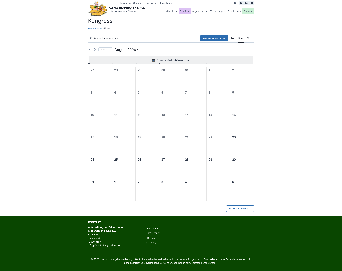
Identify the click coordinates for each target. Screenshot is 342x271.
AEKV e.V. (151, 243)
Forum (112, 3)
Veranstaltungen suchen (214, 38)
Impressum (152, 228)
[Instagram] (246, 3)
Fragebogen (166, 3)
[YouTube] (251, 3)
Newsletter (151, 3)
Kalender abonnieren (238, 208)
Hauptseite (125, 3)
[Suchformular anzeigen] (235, 3)
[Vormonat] (89, 49)
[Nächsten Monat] (94, 49)
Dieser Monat (105, 49)
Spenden (138, 3)
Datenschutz (153, 233)
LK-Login (151, 238)
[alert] (171, 60)
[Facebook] (241, 3)
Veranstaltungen (95, 28)
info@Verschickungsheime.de (104, 245)
